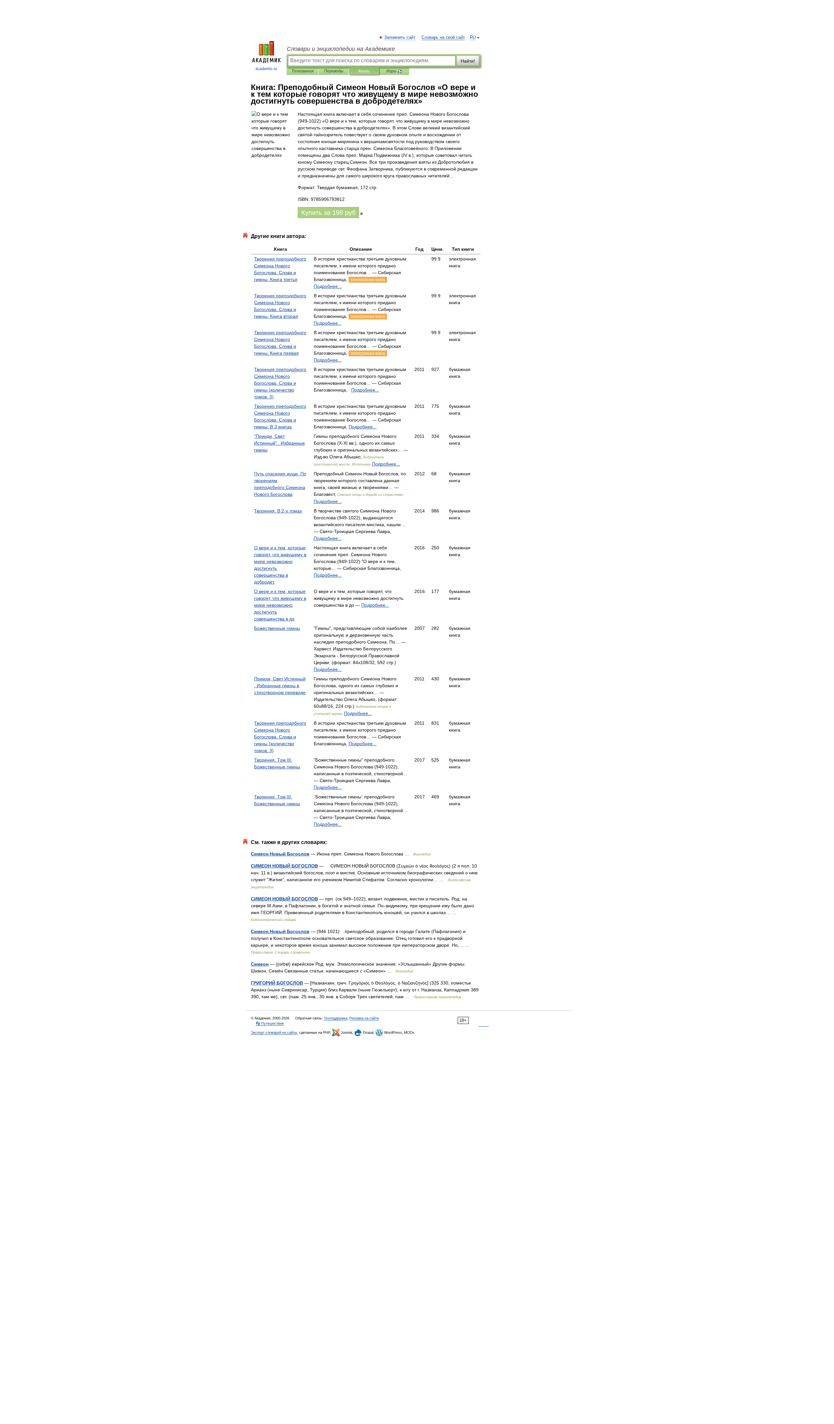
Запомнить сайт (400, 37)
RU (473, 37)
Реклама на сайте (364, 1018)
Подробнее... (328, 286)
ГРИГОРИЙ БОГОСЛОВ (277, 983)
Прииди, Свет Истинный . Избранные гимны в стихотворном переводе (280, 685)
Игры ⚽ (394, 71)
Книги (363, 71)
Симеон (259, 964)
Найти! (468, 61)
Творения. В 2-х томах (278, 510)
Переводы (333, 71)
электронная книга (368, 279)
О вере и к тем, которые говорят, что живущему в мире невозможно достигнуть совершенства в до (280, 605)
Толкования (302, 71)
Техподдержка (335, 1018)
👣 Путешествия (270, 1023)
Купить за (328, 212)
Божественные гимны (277, 628)
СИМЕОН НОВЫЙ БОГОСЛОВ (284, 865)
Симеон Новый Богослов (280, 853)
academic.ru (266, 69)
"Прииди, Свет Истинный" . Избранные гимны (279, 443)
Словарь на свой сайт (443, 37)
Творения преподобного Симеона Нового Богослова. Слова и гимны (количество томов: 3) (280, 383)
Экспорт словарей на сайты (274, 1032)
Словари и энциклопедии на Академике (341, 49)
